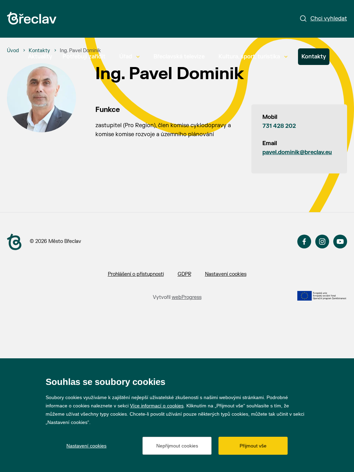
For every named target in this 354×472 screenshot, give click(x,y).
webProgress (187, 297)
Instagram (322, 241)
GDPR (184, 274)
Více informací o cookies (157, 405)
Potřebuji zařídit (84, 56)
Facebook (304, 241)
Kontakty (313, 56)
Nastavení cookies (225, 274)
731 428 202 (279, 126)
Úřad (125, 56)
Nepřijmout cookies (177, 446)
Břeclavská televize (179, 56)
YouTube (340, 241)
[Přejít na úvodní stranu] (14, 242)
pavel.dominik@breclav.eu (297, 152)
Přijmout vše (253, 446)
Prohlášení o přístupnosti (136, 274)
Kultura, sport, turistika (249, 56)
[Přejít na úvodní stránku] (31, 18)
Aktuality (40, 56)
